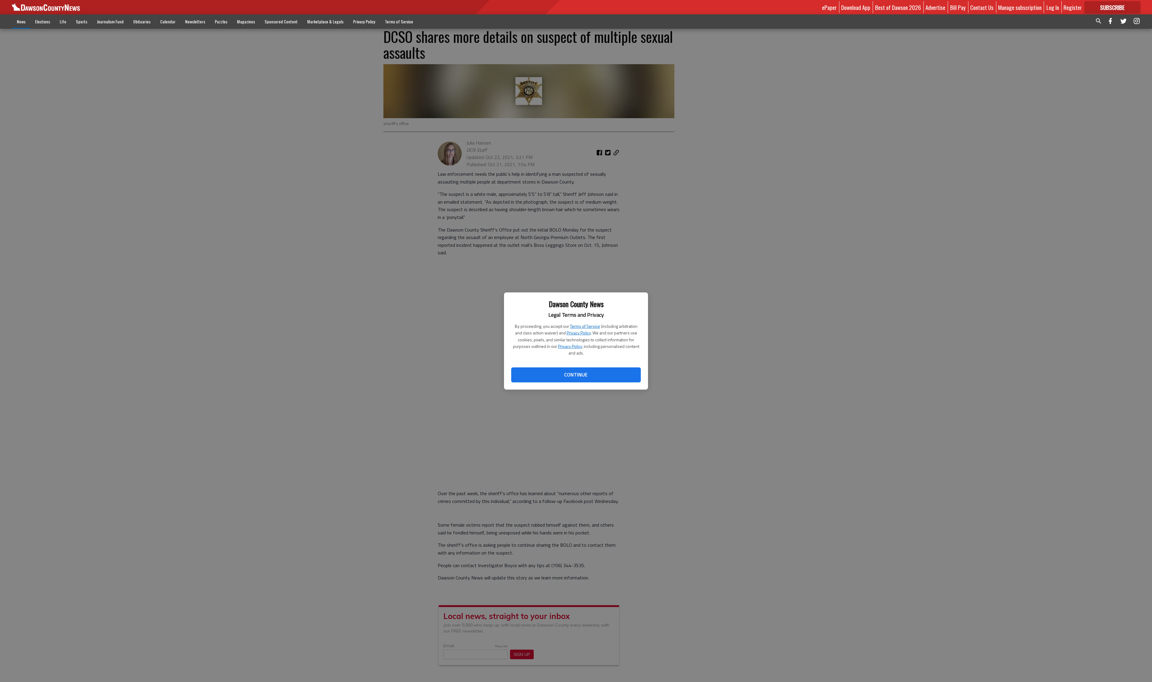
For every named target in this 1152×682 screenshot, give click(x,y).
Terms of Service (585, 326)
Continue (575, 374)
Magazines (246, 21)
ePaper (829, 7)
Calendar (168, 21)
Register (1073, 7)
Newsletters (195, 21)
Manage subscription (1020, 7)
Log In (1052, 7)
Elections (42, 21)
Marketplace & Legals (325, 21)
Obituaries (142, 21)
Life (63, 21)
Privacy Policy (579, 333)
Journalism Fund (110, 21)
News (21, 21)
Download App (855, 7)
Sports (81, 21)
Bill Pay (958, 7)
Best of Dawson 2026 (898, 7)
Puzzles (221, 21)
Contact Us (982, 7)
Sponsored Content (281, 21)
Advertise (935, 7)
